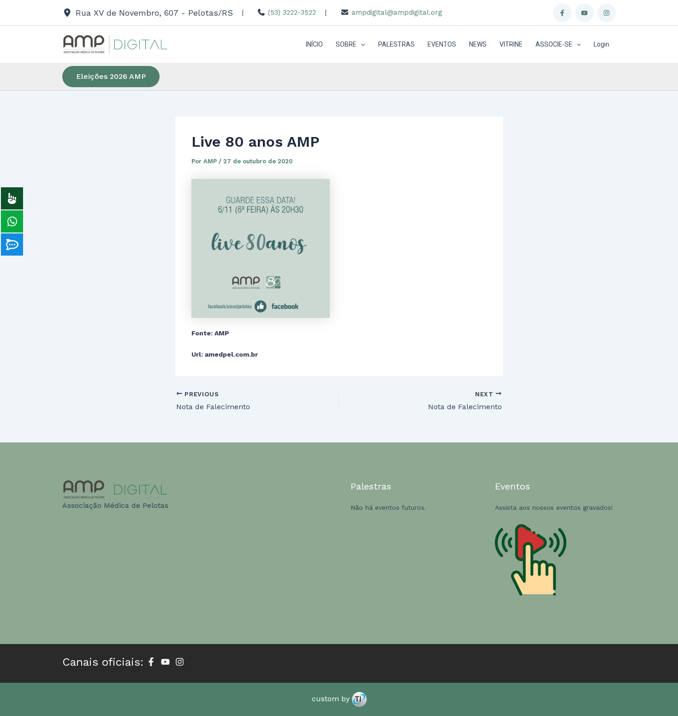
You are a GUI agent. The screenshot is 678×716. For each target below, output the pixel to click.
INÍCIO (314, 44)
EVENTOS (442, 44)
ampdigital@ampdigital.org (396, 12)
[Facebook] (562, 13)
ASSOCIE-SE (553, 44)
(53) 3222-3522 (292, 12)
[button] (361, 44)
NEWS (478, 44)
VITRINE (511, 44)
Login (601, 44)
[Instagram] (606, 13)
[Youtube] (584, 13)
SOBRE (346, 44)
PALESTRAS (396, 44)
